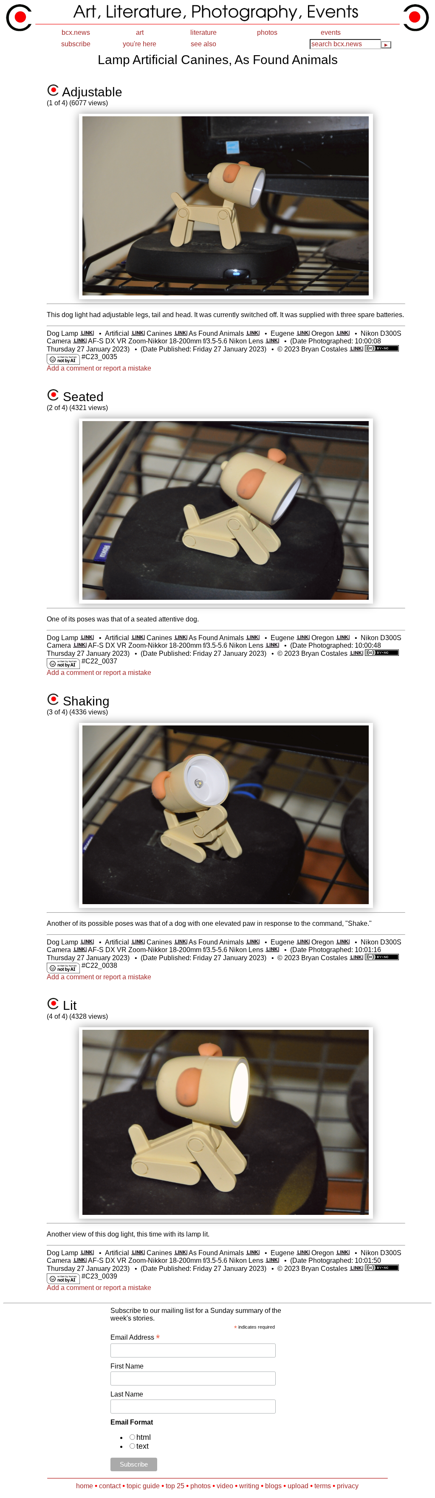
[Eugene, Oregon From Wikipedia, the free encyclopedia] (303, 333)
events (331, 32)
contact (110, 1486)
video (225, 1486)
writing (249, 1486)
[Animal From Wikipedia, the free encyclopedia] (253, 333)
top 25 (175, 1486)
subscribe (75, 44)
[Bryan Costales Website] (356, 349)
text (142, 1446)
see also (203, 44)
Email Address (135, 1337)
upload (298, 1486)
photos (267, 32)
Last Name (126, 1394)
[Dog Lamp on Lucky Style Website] (87, 333)
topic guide (143, 1486)
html (143, 1437)
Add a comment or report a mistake (99, 368)
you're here (139, 44)
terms (322, 1486)
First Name (127, 1366)
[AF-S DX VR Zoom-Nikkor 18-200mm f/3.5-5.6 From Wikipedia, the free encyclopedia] (272, 341)
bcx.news (76, 32)
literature (203, 32)
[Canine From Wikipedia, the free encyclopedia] (181, 333)
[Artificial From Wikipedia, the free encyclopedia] (138, 333)
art (140, 32)
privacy (348, 1486)
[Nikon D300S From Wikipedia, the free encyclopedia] (80, 341)
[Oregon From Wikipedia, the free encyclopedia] (343, 333)
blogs (273, 1486)
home (84, 1486)
